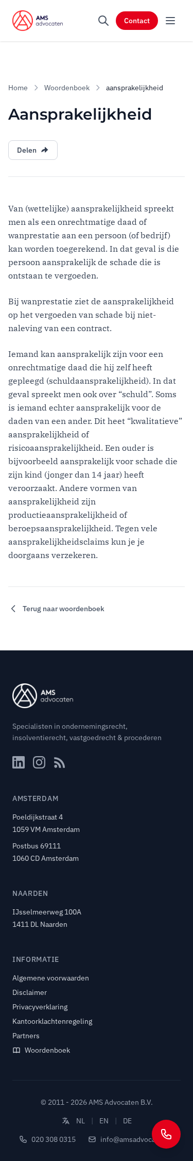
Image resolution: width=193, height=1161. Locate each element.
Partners (26, 1035)
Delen (27, 150)
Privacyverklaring (39, 1006)
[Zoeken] (103, 20)
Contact (137, 20)
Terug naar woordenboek (63, 608)
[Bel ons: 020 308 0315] (166, 1134)
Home (18, 87)
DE (127, 1120)
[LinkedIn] (18, 762)
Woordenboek (67, 87)
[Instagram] (39, 762)
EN (104, 1120)
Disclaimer (29, 992)
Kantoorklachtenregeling (52, 1021)
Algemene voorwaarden (50, 978)
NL (80, 1120)
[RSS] (60, 762)
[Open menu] (170, 20)
